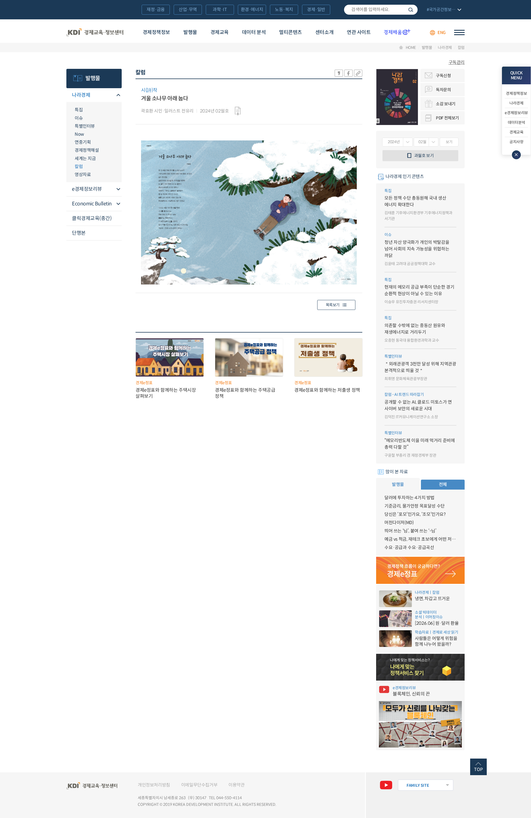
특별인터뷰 (85, 126)
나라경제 (445, 47)
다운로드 (238, 111)
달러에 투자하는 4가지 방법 (409, 498)
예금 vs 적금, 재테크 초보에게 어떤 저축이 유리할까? (420, 539)
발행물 (190, 32)
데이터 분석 (254, 32)
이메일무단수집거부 (199, 785)
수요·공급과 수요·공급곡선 (409, 547)
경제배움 (397, 32)
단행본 (79, 233)
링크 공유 (358, 73)
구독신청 (443, 75)
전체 (443, 484)
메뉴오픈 (118, 95)
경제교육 (219, 32)
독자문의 (443, 89)
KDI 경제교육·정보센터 (94, 32)
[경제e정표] (420, 570)
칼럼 (461, 47)
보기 (449, 142)
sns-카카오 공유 (339, 73)
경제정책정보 (156, 32)
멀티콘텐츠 (290, 32)
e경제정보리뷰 (87, 189)
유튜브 (386, 785)
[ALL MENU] (459, 32)
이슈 (79, 118)
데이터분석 (516, 122)
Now (79, 134)
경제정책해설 (87, 150)
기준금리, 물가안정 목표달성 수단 (414, 506)
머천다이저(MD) (398, 523)
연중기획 (83, 142)
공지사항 (516, 141)
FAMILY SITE (418, 785)
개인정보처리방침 (154, 785)
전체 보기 (443, 10)
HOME (411, 47)
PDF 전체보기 (447, 118)
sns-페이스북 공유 (348, 73)
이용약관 (236, 785)
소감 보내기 (445, 103)
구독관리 (457, 62)
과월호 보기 (424, 155)
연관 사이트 (359, 32)
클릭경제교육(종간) (91, 218)
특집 (79, 110)
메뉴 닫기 (516, 154)
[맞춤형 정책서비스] (420, 667)
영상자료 (83, 174)
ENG (442, 32)
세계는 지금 (85, 158)
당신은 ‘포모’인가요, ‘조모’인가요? (415, 514)
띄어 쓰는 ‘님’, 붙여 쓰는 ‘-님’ (410, 531)
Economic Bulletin (92, 204)
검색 (411, 10)
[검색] (381, 10)
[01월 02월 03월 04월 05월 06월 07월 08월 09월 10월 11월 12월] (426, 142)
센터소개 (324, 32)
